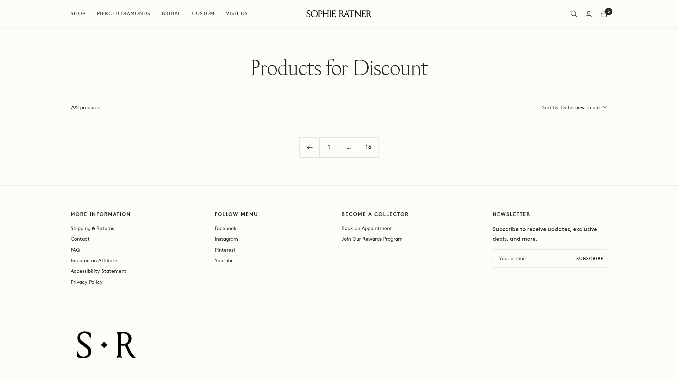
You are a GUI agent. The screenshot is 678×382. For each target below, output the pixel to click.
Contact (80, 239)
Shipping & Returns (92, 228)
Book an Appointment (366, 228)
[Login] (588, 14)
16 (369, 147)
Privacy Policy (87, 282)
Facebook (226, 228)
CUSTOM (203, 14)
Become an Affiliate (94, 261)
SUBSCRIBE (589, 258)
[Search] (574, 14)
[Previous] (309, 147)
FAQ (75, 250)
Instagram (226, 239)
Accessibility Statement (98, 271)
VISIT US (237, 14)
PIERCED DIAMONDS (123, 14)
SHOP (78, 14)
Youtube (224, 261)
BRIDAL (171, 14)
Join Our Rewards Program (372, 239)
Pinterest (225, 250)
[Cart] (603, 14)
